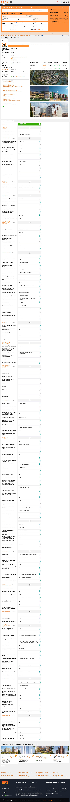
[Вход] (68, 2)
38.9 (50, 755)
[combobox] (5, 5)
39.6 (33, 755)
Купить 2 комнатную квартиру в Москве (25, 772)
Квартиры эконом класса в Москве (42, 772)
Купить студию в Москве (22, 775)
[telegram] (61, 2)
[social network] (2, 792)
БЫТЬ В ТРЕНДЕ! (35, 1)
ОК (60, 800)
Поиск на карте (45, 7)
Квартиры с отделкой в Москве (58, 775)
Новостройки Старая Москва (6, 772)
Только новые (29, 26)
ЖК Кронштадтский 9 (6, 755)
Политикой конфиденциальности (49, 800)
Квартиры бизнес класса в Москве (42, 773)
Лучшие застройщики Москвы (6, 773)
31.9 (67, 755)
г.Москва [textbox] (3, 4)
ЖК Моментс (21, 755)
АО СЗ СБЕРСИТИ (34, 35)
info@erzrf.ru (33, 782)
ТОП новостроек (26, 1)
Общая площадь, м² (20, 22)
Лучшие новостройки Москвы (41, 776)
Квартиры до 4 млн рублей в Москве (42, 775)
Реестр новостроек (4, 35)
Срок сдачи (35, 22)
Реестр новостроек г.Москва (12, 35)
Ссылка (12, 63)
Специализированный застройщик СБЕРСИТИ (23, 35)
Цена (3, 22)
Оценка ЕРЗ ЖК (35, 25)
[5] (42, 29)
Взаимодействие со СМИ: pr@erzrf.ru (56, 782)
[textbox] (38, 16)
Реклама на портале (5, 788)
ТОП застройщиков (18, 1)
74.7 (11, 76)
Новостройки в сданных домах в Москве (60, 776)
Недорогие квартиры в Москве (58, 773)
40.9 (16, 755)
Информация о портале (6, 786)
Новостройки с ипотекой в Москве (24, 776)
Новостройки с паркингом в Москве (7, 775)
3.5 (11, 58)
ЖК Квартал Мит (56, 755)
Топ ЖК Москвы (55, 772)
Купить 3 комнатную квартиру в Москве (25, 773)
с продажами (14, 29)
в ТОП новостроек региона (19, 76)
